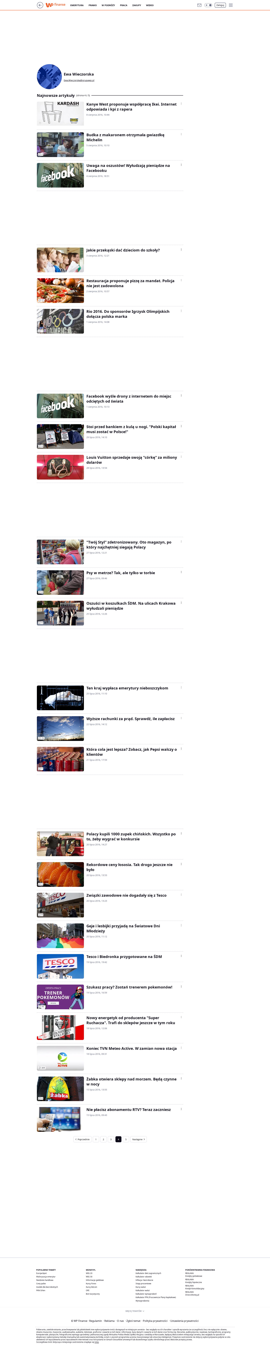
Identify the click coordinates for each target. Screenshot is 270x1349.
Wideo (150, 5)
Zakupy (136, 5)
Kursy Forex (91, 1283)
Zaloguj (220, 5)
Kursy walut (141, 1287)
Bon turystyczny (93, 1294)
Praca (123, 5)
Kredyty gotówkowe (193, 1276)
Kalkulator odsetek (144, 1276)
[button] (208, 5)
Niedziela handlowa (44, 1280)
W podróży (108, 5)
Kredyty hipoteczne (193, 1282)
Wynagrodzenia (142, 1300)
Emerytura (77, 5)
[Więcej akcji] (181, 103)
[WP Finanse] (58, 5)
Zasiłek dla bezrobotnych (47, 1287)
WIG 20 (89, 1273)
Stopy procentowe (143, 1283)
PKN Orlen (40, 1290)
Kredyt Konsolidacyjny (194, 1288)
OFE (87, 1290)
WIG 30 (89, 1276)
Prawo (93, 5)
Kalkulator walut (143, 1290)
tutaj (97, 1342)
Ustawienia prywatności (184, 1321)
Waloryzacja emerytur (45, 1276)
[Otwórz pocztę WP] (199, 5)
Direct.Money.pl (192, 1294)
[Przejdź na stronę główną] (40, 7)
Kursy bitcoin (91, 1287)
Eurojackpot (41, 1273)
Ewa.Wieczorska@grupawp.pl (79, 80)
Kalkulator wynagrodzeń (146, 1294)
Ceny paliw (41, 1283)
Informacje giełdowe (95, 1280)
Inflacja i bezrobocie (144, 1280)
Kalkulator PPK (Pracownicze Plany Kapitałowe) (156, 1297)
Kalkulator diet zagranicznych (148, 1273)
